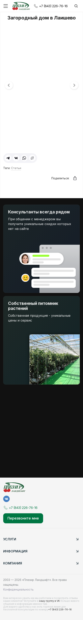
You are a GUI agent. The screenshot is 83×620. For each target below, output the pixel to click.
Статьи (16, 168)
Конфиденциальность (18, 589)
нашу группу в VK (49, 600)
